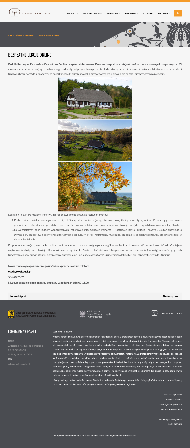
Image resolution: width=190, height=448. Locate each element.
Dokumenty (71, 13)
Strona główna (15, 35)
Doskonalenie (131, 13)
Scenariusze (112, 13)
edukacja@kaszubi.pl (19, 364)
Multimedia (163, 13)
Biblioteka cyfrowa (92, 13)
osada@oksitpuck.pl (19, 271)
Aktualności (30, 35)
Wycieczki (147, 13)
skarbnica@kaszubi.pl (109, 375)
